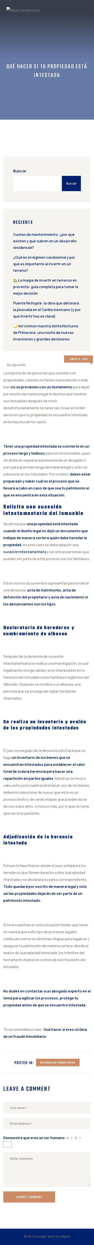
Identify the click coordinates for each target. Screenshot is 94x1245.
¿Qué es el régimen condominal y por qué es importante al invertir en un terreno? (44, 264)
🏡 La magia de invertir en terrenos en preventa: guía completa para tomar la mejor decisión (45, 287)
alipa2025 (19, 365)
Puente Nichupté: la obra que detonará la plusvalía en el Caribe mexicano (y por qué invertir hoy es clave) (47, 310)
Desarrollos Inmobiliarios (57, 1063)
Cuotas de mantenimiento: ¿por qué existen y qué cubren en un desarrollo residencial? (45, 241)
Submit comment (29, 1197)
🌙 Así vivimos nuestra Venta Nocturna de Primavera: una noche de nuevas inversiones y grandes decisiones (45, 332)
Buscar (19, 170)
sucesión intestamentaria (24, 551)
